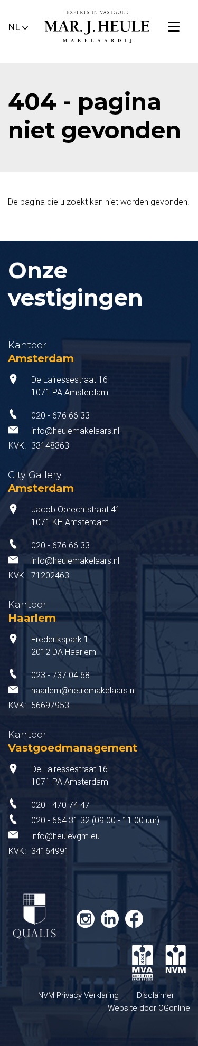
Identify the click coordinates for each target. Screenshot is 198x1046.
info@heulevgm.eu (65, 836)
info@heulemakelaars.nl (75, 431)
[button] (18, 25)
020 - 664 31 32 (60, 820)
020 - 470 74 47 (60, 805)
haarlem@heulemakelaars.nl (83, 691)
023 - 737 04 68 (60, 675)
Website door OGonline (149, 1008)
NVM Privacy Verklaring (78, 995)
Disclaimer (155, 995)
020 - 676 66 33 (60, 416)
